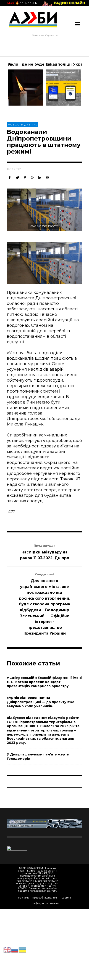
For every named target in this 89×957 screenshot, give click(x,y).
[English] (7, 949)
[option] (25, 84)
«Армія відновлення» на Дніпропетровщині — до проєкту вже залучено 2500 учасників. (40, 702)
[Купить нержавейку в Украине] (44, 823)
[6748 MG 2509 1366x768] (44, 210)
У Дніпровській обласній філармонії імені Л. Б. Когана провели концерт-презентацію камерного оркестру (44, 682)
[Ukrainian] (23, 949)
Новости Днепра (22, 124)
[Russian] (15, 949)
